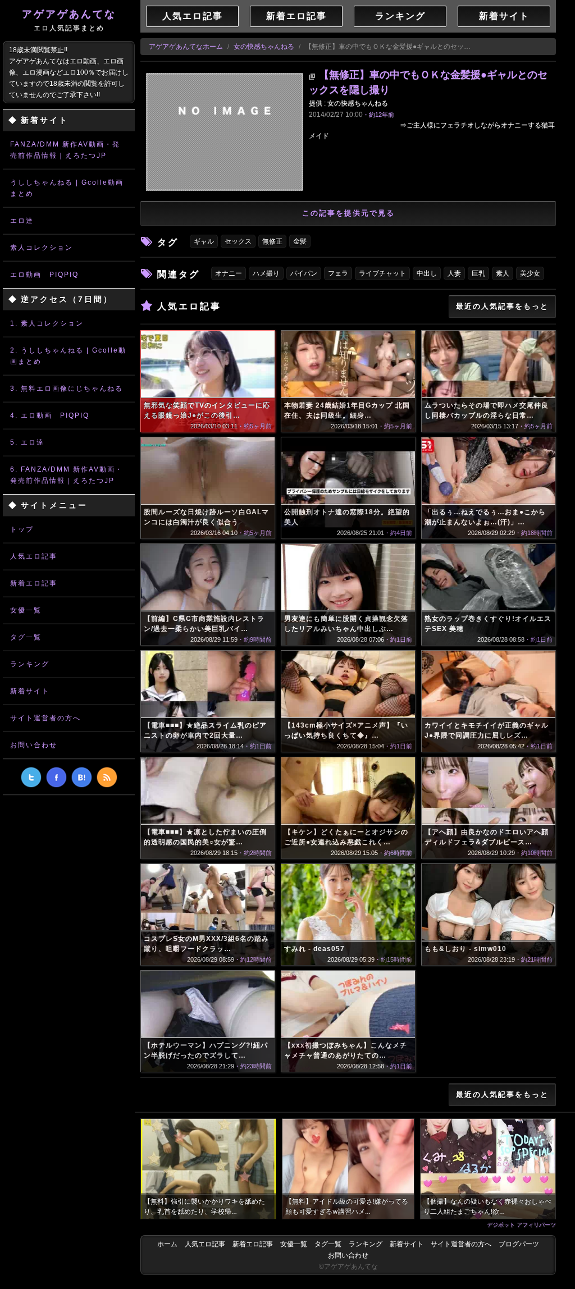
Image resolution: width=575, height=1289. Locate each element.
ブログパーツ (519, 1244)
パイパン (303, 273)
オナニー (228, 273)
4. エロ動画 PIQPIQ (49, 415)
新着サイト (29, 691)
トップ (22, 529)
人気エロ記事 (33, 556)
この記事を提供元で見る (348, 213)
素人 (502, 273)
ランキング (29, 664)
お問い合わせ (33, 745)
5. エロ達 (27, 442)
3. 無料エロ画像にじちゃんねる (66, 388)
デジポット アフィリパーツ (521, 1224)
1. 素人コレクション (47, 323)
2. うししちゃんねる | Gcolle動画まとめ (68, 355)
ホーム (167, 1244)
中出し (427, 273)
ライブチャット (382, 273)
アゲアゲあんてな (69, 20)
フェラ (338, 273)
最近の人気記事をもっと (502, 306)
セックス (238, 241)
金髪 (300, 241)
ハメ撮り (266, 273)
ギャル (204, 241)
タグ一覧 (26, 637)
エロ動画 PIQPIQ (44, 274)
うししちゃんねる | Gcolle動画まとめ (67, 188)
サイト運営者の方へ (45, 718)
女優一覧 (26, 610)
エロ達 (22, 221)
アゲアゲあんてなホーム (186, 47)
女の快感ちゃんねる (264, 47)
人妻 (454, 273)
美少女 (530, 273)
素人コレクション (41, 248)
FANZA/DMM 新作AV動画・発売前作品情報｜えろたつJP (65, 149)
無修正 (272, 241)
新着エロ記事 (33, 583)
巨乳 (478, 273)
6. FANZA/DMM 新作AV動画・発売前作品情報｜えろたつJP (66, 474)
